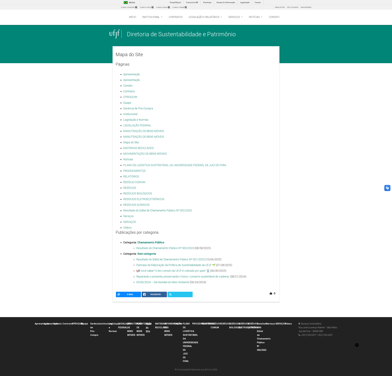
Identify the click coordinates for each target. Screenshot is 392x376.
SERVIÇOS (129, 221)
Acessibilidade (306, 7)
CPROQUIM (130, 97)
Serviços (128, 216)
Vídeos (127, 227)
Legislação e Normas (135, 119)
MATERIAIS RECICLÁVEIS (138, 148)
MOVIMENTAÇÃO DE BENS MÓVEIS (145, 153)
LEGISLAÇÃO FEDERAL (137, 125)
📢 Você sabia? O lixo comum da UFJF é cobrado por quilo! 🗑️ (173, 270)
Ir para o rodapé (179, 7)
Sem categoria (146, 253)
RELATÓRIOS (131, 176)
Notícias (128, 159)
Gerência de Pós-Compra (138, 108)
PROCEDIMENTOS (134, 170)
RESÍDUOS (129, 187)
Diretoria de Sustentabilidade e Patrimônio (181, 34)
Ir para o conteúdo (129, 7)
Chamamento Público (150, 242)
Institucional (130, 114)
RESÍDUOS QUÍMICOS (136, 204)
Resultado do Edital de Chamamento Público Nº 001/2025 (170, 259)
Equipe (127, 102)
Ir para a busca (162, 7)
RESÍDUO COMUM (134, 182)
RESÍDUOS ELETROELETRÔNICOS (143, 199)
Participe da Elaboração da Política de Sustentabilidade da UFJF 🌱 (175, 265)
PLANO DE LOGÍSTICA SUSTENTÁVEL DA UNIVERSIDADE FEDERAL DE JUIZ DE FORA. (175, 165)
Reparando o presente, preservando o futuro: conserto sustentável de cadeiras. (183, 276)
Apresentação (131, 74)
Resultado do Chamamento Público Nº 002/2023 (165, 248)
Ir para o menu (146, 7)
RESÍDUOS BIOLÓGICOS (137, 193)
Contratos (129, 91)
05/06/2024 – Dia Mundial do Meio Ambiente (162, 282)
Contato (128, 85)
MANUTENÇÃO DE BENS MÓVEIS (143, 131)
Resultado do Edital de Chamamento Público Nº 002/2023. (157, 210)
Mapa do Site (280, 7)
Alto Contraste (292, 7)
